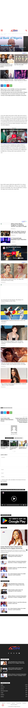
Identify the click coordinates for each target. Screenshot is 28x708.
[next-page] (14, 451)
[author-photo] (14, 428)
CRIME (2, 692)
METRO (2, 688)
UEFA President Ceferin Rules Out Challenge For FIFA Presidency (15, 556)
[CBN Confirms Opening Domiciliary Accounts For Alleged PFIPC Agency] (14, 443)
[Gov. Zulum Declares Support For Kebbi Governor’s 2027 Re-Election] (4, 575)
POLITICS (3, 687)
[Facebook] (2, 85)
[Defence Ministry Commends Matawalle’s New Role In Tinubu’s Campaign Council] (4, 562)
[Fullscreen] (25, 505)
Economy (9, 33)
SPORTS (2, 694)
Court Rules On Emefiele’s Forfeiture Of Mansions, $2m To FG (23, 447)
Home (1, 33)
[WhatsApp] (11, 85)
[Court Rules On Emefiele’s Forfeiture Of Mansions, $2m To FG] (23, 443)
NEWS (10, 45)
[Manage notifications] (3, 705)
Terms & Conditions (14, 704)
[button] (14, 498)
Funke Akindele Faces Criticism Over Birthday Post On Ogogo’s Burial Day (11, 547)
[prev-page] (13, 451)
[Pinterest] (8, 85)
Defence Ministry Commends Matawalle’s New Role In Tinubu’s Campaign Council (17, 562)
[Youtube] (19, 653)
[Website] (16, 653)
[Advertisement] (14, 14)
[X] (5, 85)
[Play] (2, 505)
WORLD (2, 696)
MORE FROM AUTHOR (18, 438)
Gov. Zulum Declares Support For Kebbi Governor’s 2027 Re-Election (17, 574)
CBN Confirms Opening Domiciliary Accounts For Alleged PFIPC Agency (14, 448)
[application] (14, 498)
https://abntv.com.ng (14, 434)
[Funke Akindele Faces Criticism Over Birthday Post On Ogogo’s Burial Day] (14, 537)
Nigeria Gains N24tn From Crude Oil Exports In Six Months (5, 447)
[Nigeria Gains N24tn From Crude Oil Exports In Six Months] (5, 443)
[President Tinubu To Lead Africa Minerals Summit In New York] (4, 569)
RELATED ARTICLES (9, 438)
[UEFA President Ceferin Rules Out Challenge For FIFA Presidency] (4, 557)
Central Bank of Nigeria (8, 407)
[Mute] (23, 505)
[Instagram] (11, 653)
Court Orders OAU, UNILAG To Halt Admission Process (7, 420)
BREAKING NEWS (4, 690)
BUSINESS (5, 33)
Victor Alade (4, 50)
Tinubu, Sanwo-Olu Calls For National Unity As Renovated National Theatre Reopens (21, 420)
